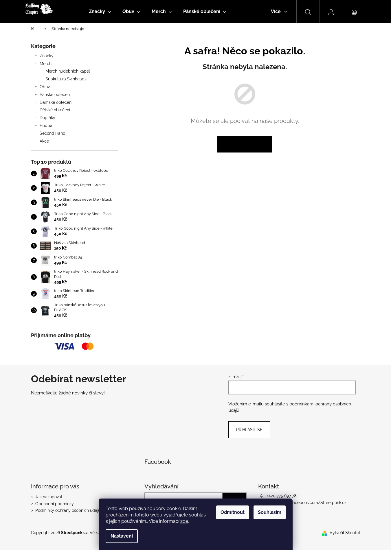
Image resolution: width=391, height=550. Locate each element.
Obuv (45, 86)
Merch (46, 63)
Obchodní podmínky (54, 503)
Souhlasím (269, 512)
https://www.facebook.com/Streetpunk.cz (306, 502)
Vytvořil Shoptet (345, 532)
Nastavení (122, 536)
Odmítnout (233, 512)
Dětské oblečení (55, 110)
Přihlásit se (249, 429)
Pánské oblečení (55, 94)
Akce (44, 141)
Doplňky (47, 117)
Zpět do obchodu (245, 144)
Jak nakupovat (49, 496)
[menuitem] (100, 11)
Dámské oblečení (56, 102)
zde (184, 521)
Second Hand (52, 133)
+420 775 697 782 (282, 495)
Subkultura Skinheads (66, 79)
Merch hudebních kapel (67, 71)
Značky (47, 55)
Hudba (46, 125)
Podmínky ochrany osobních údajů (67, 510)
